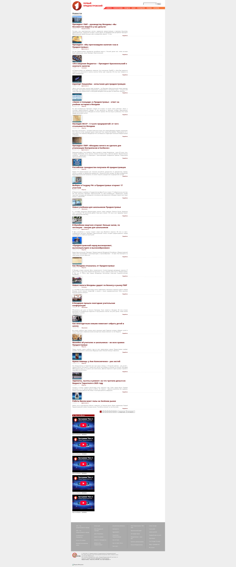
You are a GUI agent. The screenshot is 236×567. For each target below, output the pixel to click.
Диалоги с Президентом (100, 540)
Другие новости (85, 49)
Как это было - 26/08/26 (79, 473)
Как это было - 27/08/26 (79, 454)
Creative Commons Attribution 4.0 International (98, 558)
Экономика (84, 67)
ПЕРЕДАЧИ (127, 8)
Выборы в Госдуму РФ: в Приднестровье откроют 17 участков (97, 186)
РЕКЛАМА (149, 8)
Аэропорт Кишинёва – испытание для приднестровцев (98, 84)
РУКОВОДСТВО (141, 8)
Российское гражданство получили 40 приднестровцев (99, 167)
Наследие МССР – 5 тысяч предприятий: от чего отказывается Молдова (95, 125)
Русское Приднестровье (137, 544)
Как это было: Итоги (118, 543)
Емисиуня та (116, 529)
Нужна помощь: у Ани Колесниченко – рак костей (96, 361)
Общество (84, 106)
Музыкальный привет (136, 530)
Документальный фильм (119, 525)
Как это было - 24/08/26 (79, 512)
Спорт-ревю (152, 529)
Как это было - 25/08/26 (79, 493)
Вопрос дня (97, 525)
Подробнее (125, 35)
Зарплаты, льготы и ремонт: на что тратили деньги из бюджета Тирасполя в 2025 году (98, 382)
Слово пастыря (153, 525)
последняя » (130, 411)
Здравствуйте (116, 532)
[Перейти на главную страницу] (87, 10)
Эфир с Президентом (154, 544)
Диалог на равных (98, 537)
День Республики (98, 533)
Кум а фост (115, 546)
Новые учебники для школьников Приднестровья (96, 207)
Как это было (116, 540)
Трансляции (152, 538)
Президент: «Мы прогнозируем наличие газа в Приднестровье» (95, 45)
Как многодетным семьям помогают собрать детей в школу (98, 324)
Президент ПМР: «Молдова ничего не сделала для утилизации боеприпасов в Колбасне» (96, 146)
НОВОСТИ (109, 8)
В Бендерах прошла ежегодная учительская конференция (93, 304)
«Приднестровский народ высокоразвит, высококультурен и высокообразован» (92, 246)
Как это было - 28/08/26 (79, 434)
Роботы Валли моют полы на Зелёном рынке (94, 401)
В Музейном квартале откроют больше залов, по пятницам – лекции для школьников (96, 226)
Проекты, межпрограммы (137, 541)
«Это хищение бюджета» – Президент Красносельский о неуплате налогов (99, 64)
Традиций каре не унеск (155, 535)
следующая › (122, 411)
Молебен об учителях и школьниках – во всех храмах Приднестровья (98, 343)
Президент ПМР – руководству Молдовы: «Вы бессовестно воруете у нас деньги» (94, 25)
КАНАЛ (133, 8)
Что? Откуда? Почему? (154, 541)
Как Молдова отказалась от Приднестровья (93, 265)
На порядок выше (135, 533)
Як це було (152, 547)
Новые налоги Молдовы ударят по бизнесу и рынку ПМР (99, 285)
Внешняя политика (86, 28)
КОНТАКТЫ (156, 8)
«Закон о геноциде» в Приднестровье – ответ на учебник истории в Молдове (95, 103)
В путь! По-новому (80, 540)
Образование (84, 209)
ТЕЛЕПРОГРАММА (118, 8)
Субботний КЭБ (153, 532)
